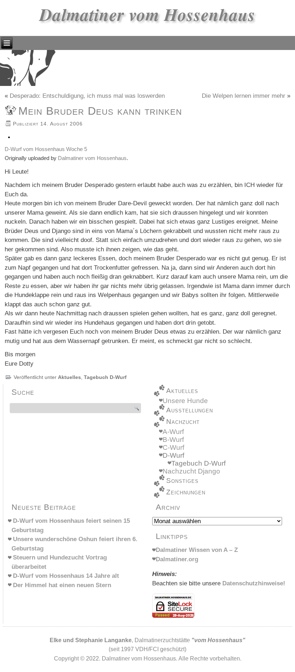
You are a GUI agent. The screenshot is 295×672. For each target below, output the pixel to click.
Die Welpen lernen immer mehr (243, 95)
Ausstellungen (189, 410)
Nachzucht (183, 421)
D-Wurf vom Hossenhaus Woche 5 (46, 149)
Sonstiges (182, 480)
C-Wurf (173, 447)
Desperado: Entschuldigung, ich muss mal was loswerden (87, 95)
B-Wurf (173, 439)
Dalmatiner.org (177, 559)
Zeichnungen (185, 492)
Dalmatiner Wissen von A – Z (197, 550)
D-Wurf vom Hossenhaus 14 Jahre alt (66, 575)
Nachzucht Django (191, 471)
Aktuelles (69, 377)
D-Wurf (173, 455)
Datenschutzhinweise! (253, 583)
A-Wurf (173, 431)
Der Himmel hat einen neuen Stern (62, 585)
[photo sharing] (9, 139)
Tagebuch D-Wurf (105, 377)
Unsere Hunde (185, 400)
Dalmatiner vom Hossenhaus (147, 14)
